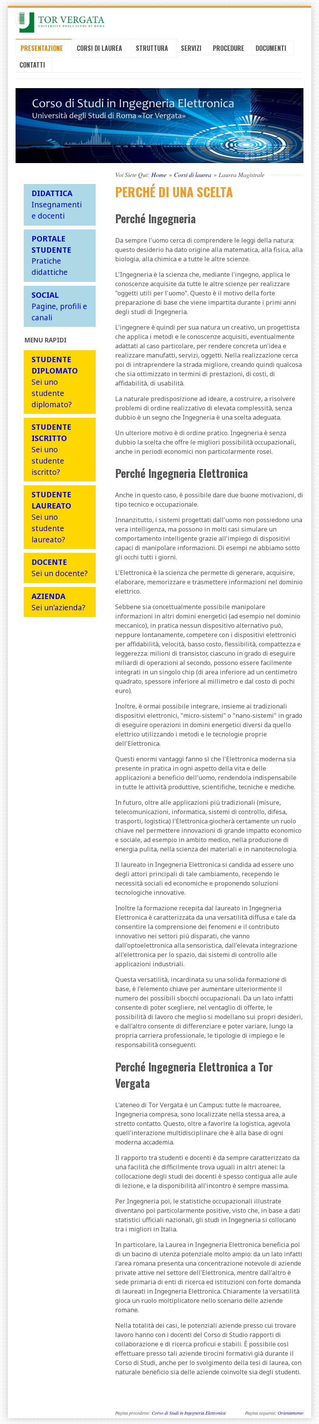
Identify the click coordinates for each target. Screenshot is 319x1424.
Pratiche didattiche (51, 255)
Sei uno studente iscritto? (51, 449)
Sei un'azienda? (58, 602)
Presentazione (43, 48)
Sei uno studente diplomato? (55, 381)
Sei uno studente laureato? (51, 516)
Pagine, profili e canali (59, 306)
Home (159, 175)
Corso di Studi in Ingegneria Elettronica (189, 1413)
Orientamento (290, 1413)
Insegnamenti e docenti (57, 204)
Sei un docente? (60, 567)
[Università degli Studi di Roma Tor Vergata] (60, 22)
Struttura (153, 48)
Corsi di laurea (100, 48)
